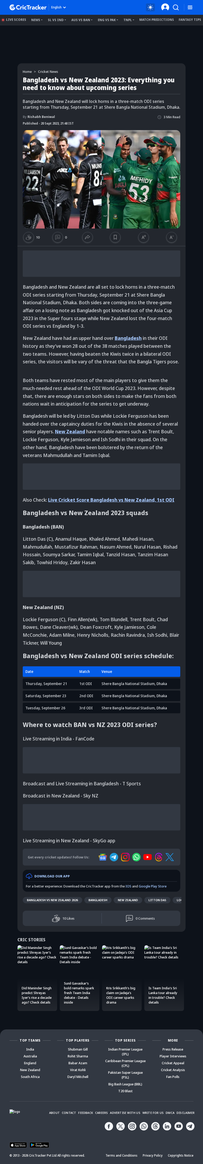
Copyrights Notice (180, 1155)
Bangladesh (128, 338)
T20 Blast (125, 1091)
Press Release (173, 1049)
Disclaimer (186, 1113)
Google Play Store (153, 886)
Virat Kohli (78, 1069)
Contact (69, 1113)
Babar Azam (77, 1063)
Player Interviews (173, 1056)
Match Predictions (156, 19)
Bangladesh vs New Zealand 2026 (52, 900)
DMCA (170, 1113)
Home (27, 71)
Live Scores (16, 19)
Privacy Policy (153, 1155)
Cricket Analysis (173, 1069)
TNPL (127, 20)
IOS (128, 886)
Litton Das (157, 900)
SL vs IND (56, 20)
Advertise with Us (125, 1113)
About (54, 1113)
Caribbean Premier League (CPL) (125, 1063)
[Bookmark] (115, 237)
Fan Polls (172, 1076)
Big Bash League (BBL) (125, 1084)
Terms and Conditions (121, 1155)
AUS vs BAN (80, 20)
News (35, 20)
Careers (101, 1113)
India (30, 1049)
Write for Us (153, 1113)
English (56, 7)
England (30, 1063)
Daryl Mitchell (77, 1076)
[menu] (190, 7)
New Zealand (70, 431)
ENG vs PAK (107, 20)
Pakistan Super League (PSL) (125, 1075)
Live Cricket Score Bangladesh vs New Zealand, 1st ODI (111, 500)
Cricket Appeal (173, 1063)
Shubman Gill (78, 1049)
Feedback (85, 1113)
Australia (30, 1056)
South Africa (30, 1076)
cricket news (48, 71)
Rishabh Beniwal (39, 116)
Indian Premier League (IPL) (125, 1051)
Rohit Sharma (78, 1056)
